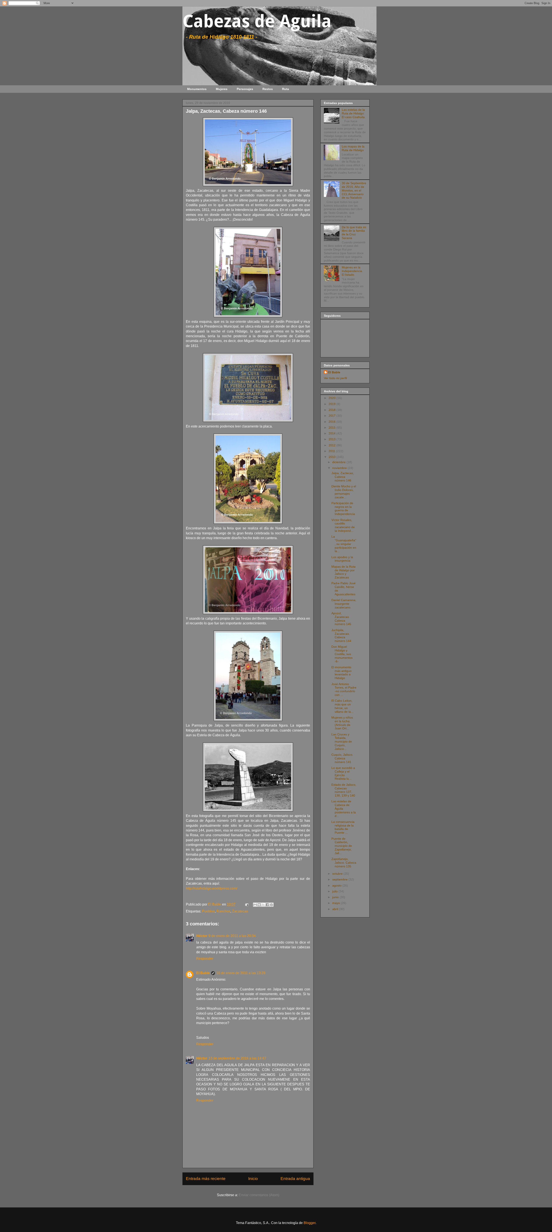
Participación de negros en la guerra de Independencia (343, 508)
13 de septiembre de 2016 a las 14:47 (237, 1058)
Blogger (309, 1223)
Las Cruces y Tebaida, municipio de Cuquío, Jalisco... (341, 742)
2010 (332, 457)
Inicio (253, 1178)
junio (336, 897)
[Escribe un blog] (259, 905)
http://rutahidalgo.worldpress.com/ (211, 888)
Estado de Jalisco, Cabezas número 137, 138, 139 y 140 (343, 790)
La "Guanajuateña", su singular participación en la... (343, 544)
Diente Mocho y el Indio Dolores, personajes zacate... (343, 492)
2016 (332, 421)
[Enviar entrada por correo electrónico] (246, 904)
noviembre (340, 468)
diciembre (339, 462)
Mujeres (221, 89)
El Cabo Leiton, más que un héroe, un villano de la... (342, 706)
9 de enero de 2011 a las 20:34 (232, 936)
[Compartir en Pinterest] (271, 905)
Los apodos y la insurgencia (342, 558)
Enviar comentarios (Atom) (259, 1195)
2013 (332, 439)
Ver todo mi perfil (335, 378)
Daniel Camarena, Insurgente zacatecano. (343, 603)
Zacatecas (240, 911)
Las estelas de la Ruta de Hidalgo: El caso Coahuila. (353, 113)
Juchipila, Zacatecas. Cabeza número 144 (341, 635)
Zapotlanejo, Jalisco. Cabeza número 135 (343, 862)
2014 (332, 433)
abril (335, 909)
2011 (332, 451)
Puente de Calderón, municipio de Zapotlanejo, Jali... (341, 846)
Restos (267, 89)
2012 (332, 445)
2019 (332, 404)
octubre (337, 873)
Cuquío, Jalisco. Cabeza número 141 (342, 758)
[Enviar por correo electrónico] (255, 905)
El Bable (203, 973)
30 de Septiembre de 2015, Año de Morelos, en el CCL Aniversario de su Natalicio (354, 190)
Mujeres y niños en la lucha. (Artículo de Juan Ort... (342, 723)
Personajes (245, 89)
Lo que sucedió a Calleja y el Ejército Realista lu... (343, 773)
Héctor (201, 936)
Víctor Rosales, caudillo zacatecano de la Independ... (343, 525)
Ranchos (223, 911)
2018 (332, 410)
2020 (332, 398)
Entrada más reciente (206, 1178)
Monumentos (197, 89)
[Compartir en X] (263, 905)
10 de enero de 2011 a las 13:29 (240, 973)
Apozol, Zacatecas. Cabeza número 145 (341, 618)
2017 (332, 415)
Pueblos (208, 911)
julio (335, 891)
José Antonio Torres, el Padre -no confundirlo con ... (343, 689)
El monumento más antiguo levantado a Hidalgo (341, 672)
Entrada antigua (295, 1178)
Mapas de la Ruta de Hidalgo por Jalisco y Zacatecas (343, 572)
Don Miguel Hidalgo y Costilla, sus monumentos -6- (342, 654)
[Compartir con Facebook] (267, 905)
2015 (332, 427)
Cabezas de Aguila (256, 21)
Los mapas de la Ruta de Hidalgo (353, 148)
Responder (204, 958)
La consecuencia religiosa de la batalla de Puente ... (342, 827)
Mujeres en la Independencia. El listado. (352, 271)
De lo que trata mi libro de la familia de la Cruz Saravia (354, 232)
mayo (336, 903)
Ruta (285, 89)
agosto (337, 885)
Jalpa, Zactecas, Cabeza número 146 (342, 476)
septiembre (340, 879)
